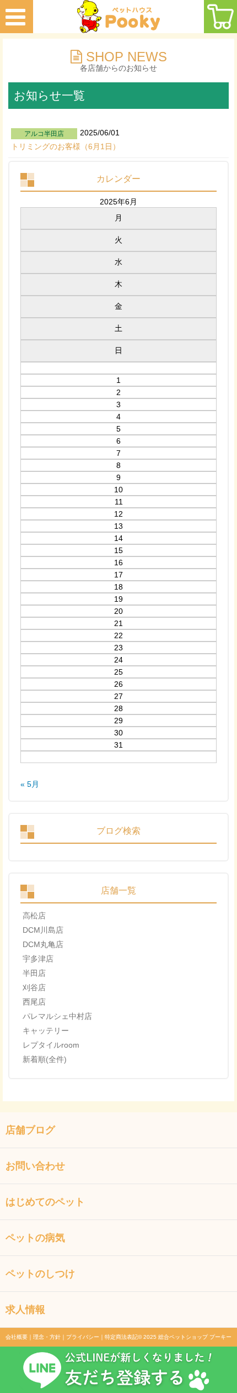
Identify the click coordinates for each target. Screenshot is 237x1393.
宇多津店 (38, 958)
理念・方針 (47, 1337)
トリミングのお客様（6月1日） (65, 146)
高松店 (34, 915)
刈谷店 (34, 987)
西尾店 (34, 1001)
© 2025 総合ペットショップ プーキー (184, 1337)
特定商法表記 (121, 1337)
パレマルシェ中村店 (57, 1016)
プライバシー (82, 1337)
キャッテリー (46, 1030)
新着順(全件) (45, 1059)
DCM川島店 (43, 930)
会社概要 (17, 1337)
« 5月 (29, 784)
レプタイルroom (51, 1044)
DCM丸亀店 (43, 944)
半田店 (34, 973)
